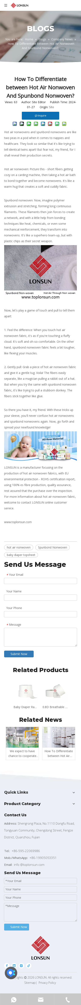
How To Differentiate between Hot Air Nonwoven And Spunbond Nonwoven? (59, 754)
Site (51, 107)
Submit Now (19, 654)
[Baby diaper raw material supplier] (40, 461)
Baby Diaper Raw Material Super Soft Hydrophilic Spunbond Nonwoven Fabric (26, 707)
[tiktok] (28, 965)
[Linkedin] (14, 965)
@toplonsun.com (32, 864)
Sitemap (30, 983)
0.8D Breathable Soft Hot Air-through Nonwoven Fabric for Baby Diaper (55, 707)
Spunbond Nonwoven (52, 547)
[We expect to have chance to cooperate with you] (22, 737)
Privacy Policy (47, 983)
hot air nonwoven (19, 547)
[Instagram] (21, 965)
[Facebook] (7, 965)
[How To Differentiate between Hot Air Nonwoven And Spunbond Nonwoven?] (58, 737)
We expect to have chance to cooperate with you (22, 754)
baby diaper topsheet (21, 555)
